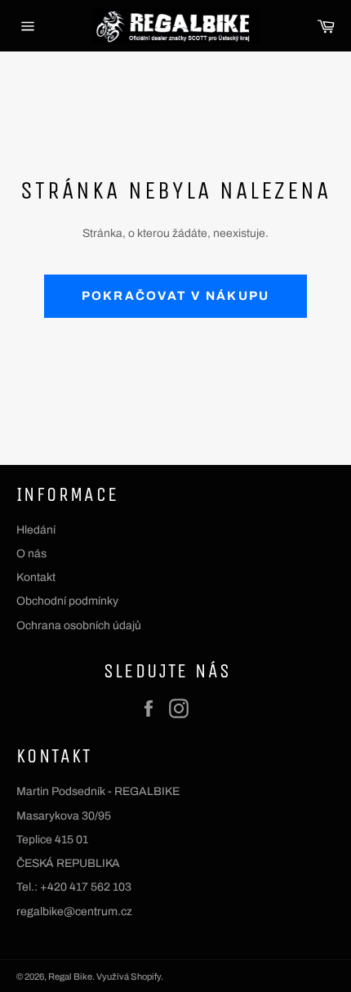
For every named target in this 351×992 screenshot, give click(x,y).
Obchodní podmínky (67, 601)
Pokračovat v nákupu (176, 295)
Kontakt (36, 577)
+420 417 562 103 (85, 887)
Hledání (36, 530)
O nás (31, 553)
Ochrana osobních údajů (78, 625)
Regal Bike (70, 976)
